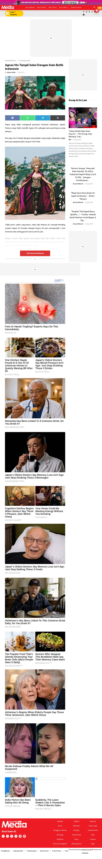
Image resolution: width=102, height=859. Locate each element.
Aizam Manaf (78, 184)
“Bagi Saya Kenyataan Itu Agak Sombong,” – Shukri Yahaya (83, 195)
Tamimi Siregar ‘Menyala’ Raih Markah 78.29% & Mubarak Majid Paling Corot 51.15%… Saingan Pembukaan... (83, 174)
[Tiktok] (92, 12)
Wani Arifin (11, 72)
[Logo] (7, 7)
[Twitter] (89, 12)
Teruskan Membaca (35, 253)
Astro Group (85, 853)
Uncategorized (24, 60)
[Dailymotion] (83, 14)
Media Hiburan (10, 60)
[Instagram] (86, 12)
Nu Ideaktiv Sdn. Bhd (86, 849)
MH (70, 140)
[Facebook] (83, 12)
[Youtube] (20, 836)
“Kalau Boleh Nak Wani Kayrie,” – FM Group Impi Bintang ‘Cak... (80, 134)
